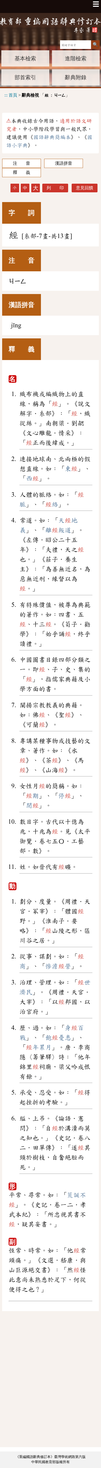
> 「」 (37, 95)
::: (6, 95)
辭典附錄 (75, 77)
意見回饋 (84, 188)
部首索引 (25, 77)
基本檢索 (25, 58)
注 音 (21, 163)
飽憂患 (58, 1037)
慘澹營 (58, 966)
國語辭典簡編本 (52, 137)
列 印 (55, 188)
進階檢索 (75, 58)
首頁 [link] (13, 95)
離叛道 (58, 530)
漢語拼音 (63, 163)
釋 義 (21, 172)
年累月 (39, 1047)
